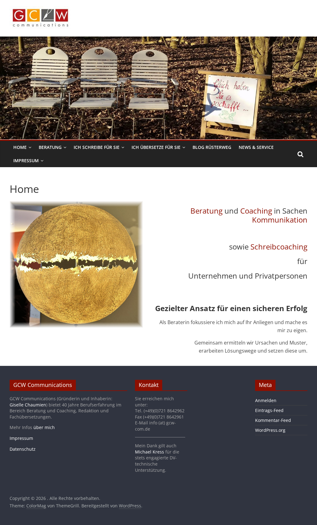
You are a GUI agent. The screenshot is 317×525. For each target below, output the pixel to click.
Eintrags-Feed (269, 410)
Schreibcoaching (278, 246)
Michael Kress (149, 452)
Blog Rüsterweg (212, 147)
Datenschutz (23, 449)
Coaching (256, 211)
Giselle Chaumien (28, 405)
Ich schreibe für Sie (96, 147)
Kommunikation (279, 220)
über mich (44, 427)
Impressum (26, 160)
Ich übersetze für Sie (156, 147)
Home (20, 147)
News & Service (256, 147)
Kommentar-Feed (273, 420)
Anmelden (265, 400)
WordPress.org (270, 430)
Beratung (50, 147)
